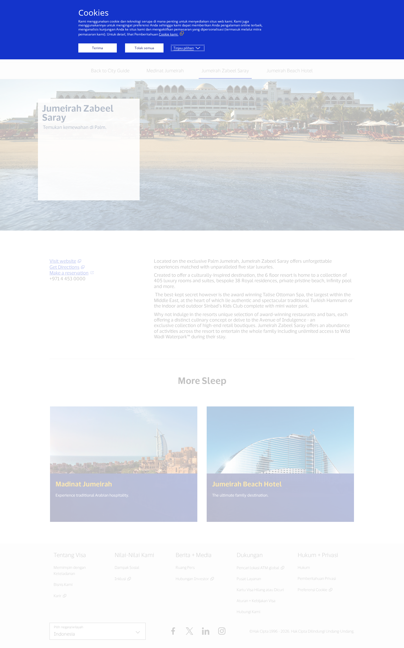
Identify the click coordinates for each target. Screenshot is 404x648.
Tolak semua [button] (144, 48)
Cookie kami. (168, 34)
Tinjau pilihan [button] (183, 48)
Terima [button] (97, 48)
